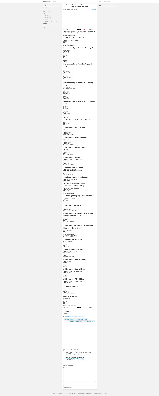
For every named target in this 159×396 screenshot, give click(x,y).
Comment (65, 367)
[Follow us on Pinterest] (97, 1)
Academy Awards (77, 316)
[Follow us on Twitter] (102, 1)
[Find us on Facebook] (100, 1)
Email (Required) (77, 383)
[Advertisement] (73, 19)
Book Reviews (46, 15)
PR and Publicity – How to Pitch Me (50, 21)
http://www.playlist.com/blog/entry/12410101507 (75, 358)
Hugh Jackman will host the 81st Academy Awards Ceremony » (82, 321)
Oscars (82, 316)
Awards (69, 316)
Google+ (45, 27)
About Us (45, 7)
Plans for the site (48, 9)
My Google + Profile (47, 25)
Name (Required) (66, 383)
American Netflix (100, 393)
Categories (54, 1)
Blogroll (44, 13)
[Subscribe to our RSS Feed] (105, 1)
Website (86, 383)
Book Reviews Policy (47, 17)
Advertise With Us (46, 11)
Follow (66, 29)
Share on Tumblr (91, 29)
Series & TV (46, 1)
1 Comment (93, 9)
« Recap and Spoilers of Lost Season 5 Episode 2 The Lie (75, 319)
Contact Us (45, 19)
